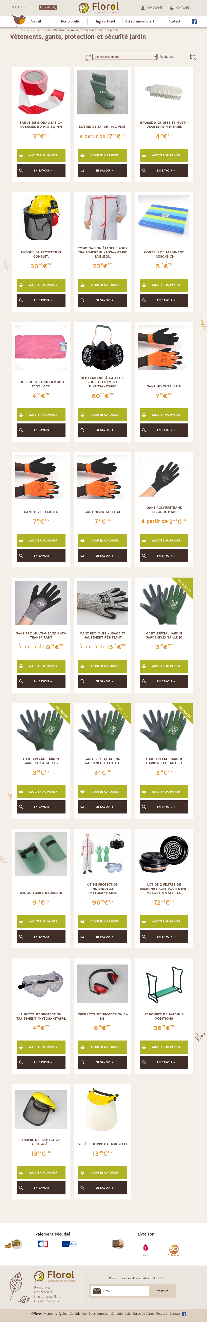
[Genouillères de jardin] (41, 854)
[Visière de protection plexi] (102, 1109)
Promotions (42, 1287)
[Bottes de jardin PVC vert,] (102, 92)
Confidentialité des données (89, 1313)
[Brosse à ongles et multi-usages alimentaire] (164, 92)
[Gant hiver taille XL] (102, 477)
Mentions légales (55, 1313)
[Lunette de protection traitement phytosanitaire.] (41, 983)
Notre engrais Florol (47, 1296)
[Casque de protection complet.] (41, 217)
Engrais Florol (105, 22)
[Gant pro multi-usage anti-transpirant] (41, 602)
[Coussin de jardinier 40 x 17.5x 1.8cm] (41, 347)
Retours (161, 1313)
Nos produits (70, 22)
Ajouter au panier (43, 155)
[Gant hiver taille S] (41, 477)
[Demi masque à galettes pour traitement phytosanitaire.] (102, 347)
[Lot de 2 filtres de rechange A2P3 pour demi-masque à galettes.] (164, 854)
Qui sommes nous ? (47, 1301)
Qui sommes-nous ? (139, 22)
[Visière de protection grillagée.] (41, 1109)
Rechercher (46, 7)
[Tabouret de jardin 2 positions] (164, 983)
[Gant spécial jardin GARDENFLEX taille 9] (164, 728)
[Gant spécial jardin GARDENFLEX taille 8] (102, 728)
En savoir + (43, 171)
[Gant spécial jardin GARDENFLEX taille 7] (41, 728)
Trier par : (88, 57)
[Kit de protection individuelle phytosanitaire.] (102, 854)
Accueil (36, 22)
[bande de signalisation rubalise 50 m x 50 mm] (41, 92)
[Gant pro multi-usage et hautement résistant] (102, 602)
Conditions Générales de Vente (132, 1313)
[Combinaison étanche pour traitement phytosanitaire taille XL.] (102, 217)
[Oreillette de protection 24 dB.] (102, 983)
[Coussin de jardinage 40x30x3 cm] (164, 217)
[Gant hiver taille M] (164, 347)
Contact (174, 22)
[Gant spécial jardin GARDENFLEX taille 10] (164, 602)
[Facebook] (194, 21)
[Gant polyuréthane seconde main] (164, 477)
